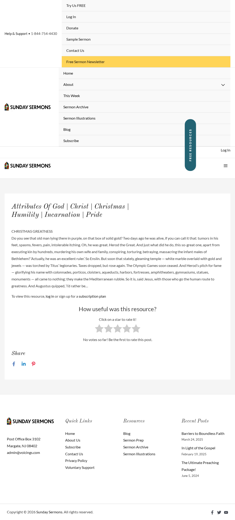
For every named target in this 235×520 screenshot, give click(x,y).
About (68, 84)
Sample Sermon (78, 39)
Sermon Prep (133, 440)
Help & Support (16, 33)
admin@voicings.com (23, 452)
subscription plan (92, 296)
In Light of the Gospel (198, 448)
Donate (72, 28)
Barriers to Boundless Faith (203, 433)
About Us (72, 440)
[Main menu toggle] (225, 166)
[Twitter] (219, 512)
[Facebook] (13, 363)
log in (50, 296)
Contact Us (75, 50)
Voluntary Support (80, 467)
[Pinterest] (33, 363)
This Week (71, 95)
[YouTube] (226, 512)
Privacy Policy (76, 460)
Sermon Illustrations (79, 118)
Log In (71, 16)
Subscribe (71, 140)
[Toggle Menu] (223, 85)
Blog (66, 129)
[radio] (99, 329)
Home (68, 73)
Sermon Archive (75, 107)
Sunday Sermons (49, 512)
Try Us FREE (76, 5)
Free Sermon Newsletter (85, 61)
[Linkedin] (23, 363)
